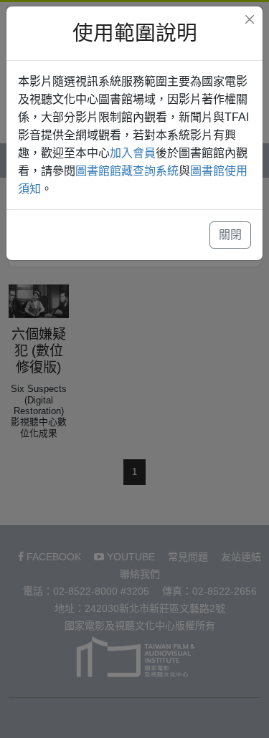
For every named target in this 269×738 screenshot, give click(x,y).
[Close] (250, 19)
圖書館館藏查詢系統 (127, 171)
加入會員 (133, 153)
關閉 (230, 235)
